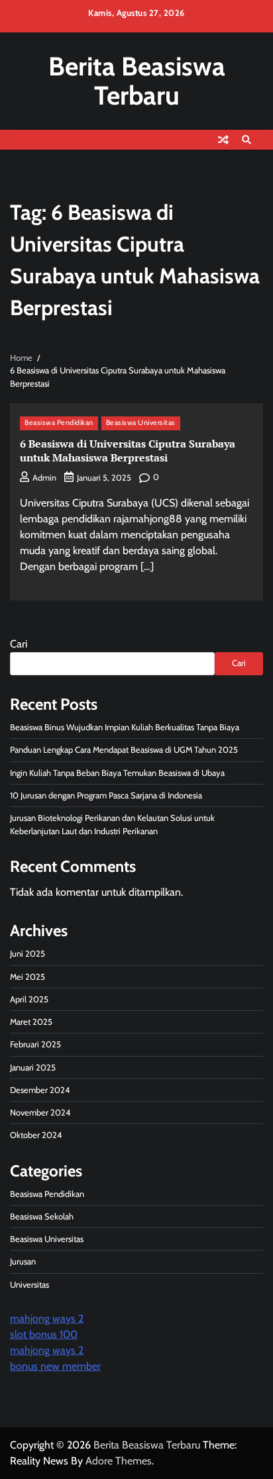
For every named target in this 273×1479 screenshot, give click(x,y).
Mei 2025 (27, 977)
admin (44, 478)
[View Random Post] (223, 140)
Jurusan (23, 1261)
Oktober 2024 (36, 1135)
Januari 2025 (33, 1068)
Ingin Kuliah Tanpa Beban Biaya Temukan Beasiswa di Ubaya (117, 773)
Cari (18, 644)
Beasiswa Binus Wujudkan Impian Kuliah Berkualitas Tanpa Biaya (124, 727)
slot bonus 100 (44, 1334)
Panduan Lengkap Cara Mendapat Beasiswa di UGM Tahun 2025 (124, 750)
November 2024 (40, 1113)
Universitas (29, 1285)
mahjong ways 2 (46, 1318)
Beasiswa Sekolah (42, 1216)
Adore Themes (118, 1461)
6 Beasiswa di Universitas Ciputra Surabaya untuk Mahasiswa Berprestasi (127, 450)
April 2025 (29, 999)
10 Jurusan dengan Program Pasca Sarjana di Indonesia (106, 795)
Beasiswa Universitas (141, 422)
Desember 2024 (40, 1090)
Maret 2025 (31, 1022)
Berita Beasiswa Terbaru (136, 80)
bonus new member (55, 1366)
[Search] (246, 140)
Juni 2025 (27, 954)
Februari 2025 (35, 1044)
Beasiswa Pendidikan (59, 422)
